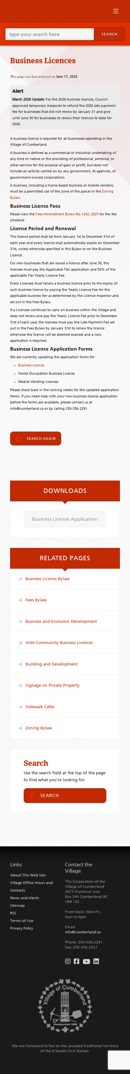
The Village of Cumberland (65, 11)
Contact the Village (78, 868)
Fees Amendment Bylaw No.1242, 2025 (67, 214)
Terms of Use (21, 920)
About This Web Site (28, 875)
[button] (116, 12)
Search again (41, 438)
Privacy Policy (21, 928)
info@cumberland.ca (83, 932)
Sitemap (17, 905)
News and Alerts (24, 898)
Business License (31, 365)
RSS (13, 913)
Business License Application (65, 519)
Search (110, 34)
